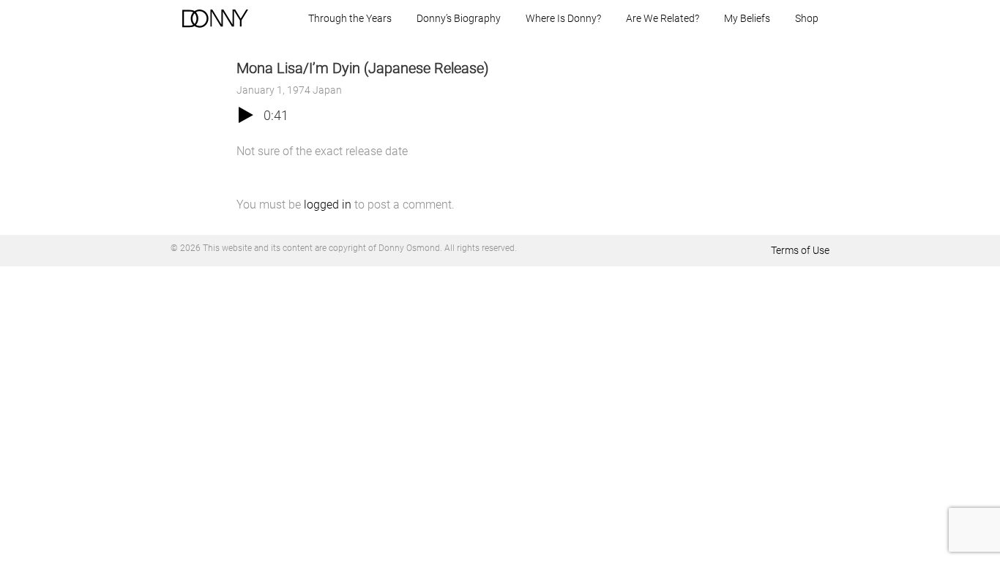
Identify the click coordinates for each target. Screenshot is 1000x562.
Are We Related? (662, 18)
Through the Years (350, 18)
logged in (327, 204)
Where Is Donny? (563, 18)
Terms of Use (800, 250)
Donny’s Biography (459, 18)
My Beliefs (747, 18)
